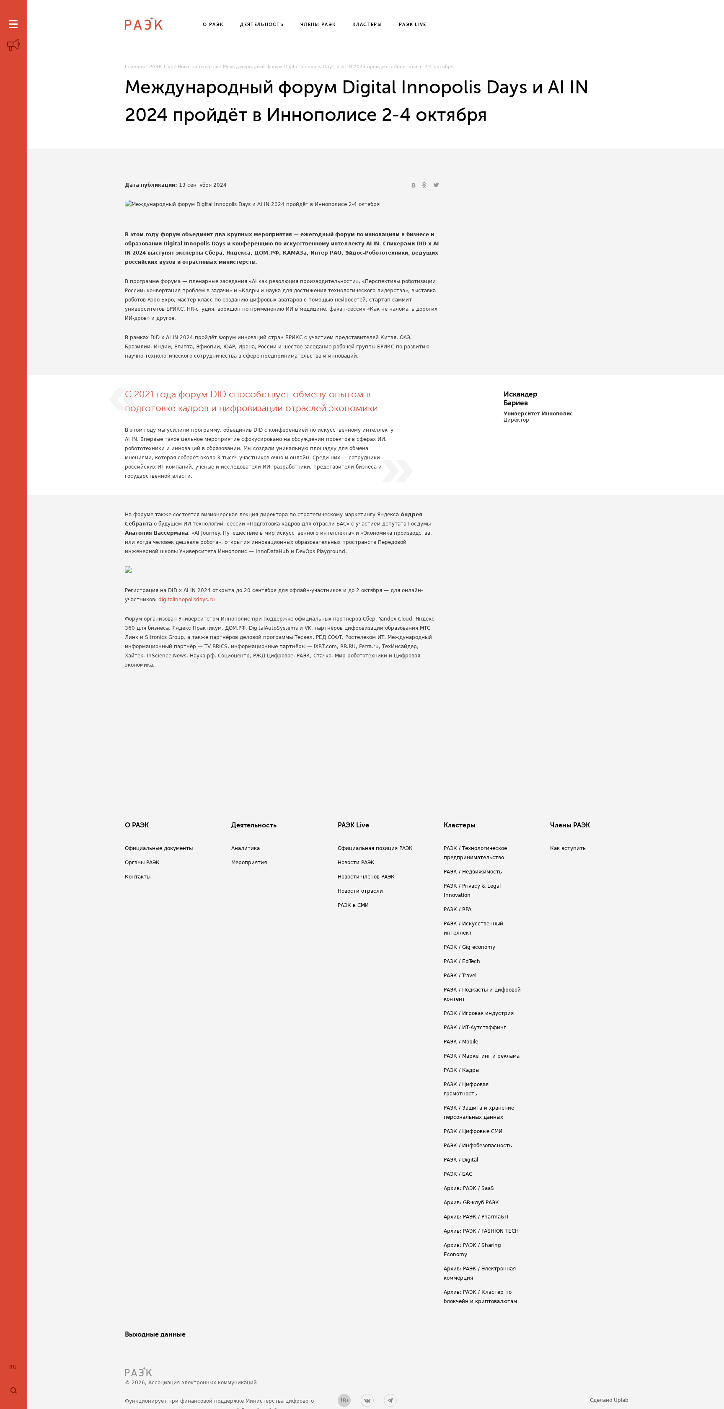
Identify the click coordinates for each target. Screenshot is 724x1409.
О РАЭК (137, 825)
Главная (135, 67)
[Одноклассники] (425, 185)
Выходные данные (155, 1334)
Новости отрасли (198, 67)
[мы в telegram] (390, 1400)
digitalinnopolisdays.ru (186, 600)
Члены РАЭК (570, 825)
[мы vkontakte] (367, 1400)
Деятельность (254, 825)
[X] (436, 185)
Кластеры (460, 825)
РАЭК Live (161, 67)
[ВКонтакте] (414, 185)
